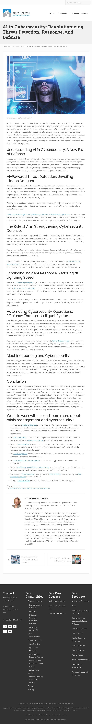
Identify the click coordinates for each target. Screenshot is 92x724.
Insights (75, 13)
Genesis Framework (51, 719)
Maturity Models (77, 655)
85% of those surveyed (60, 341)
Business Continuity (15, 488)
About (52, 13)
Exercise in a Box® (78, 645)
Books (74, 606)
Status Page (55, 715)
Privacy (48, 715)
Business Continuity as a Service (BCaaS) (36, 679)
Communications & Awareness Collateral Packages (79, 621)
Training (31, 689)
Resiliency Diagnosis (29, 425)
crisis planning (37, 488)
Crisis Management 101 (57, 613)
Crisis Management (20, 454)
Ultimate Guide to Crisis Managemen (26, 460)
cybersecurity (46, 488)
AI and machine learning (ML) (24, 288)
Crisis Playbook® (77, 633)
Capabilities (63, 13)
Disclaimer (42, 715)
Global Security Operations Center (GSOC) (36, 663)
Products (84, 13)
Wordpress (64, 719)
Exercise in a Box (19, 437)
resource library (55, 474)
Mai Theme (40, 719)
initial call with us (24, 480)
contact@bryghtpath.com (12, 620)
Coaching (32, 611)
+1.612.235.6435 (8, 600)
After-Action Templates (80, 601)
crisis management (27, 488)
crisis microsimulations (34, 440)
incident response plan (24, 282)
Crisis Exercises (34, 644)
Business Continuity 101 (57, 601)
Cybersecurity (16, 486)
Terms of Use (63, 715)
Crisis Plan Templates (79, 628)
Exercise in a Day (23, 444)
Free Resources (28, 474)
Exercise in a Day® (78, 650)
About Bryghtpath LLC (31, 715)
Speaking (31, 686)
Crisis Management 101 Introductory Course (33, 467)
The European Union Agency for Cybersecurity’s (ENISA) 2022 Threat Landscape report (38, 214)
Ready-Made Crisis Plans (80, 659)
